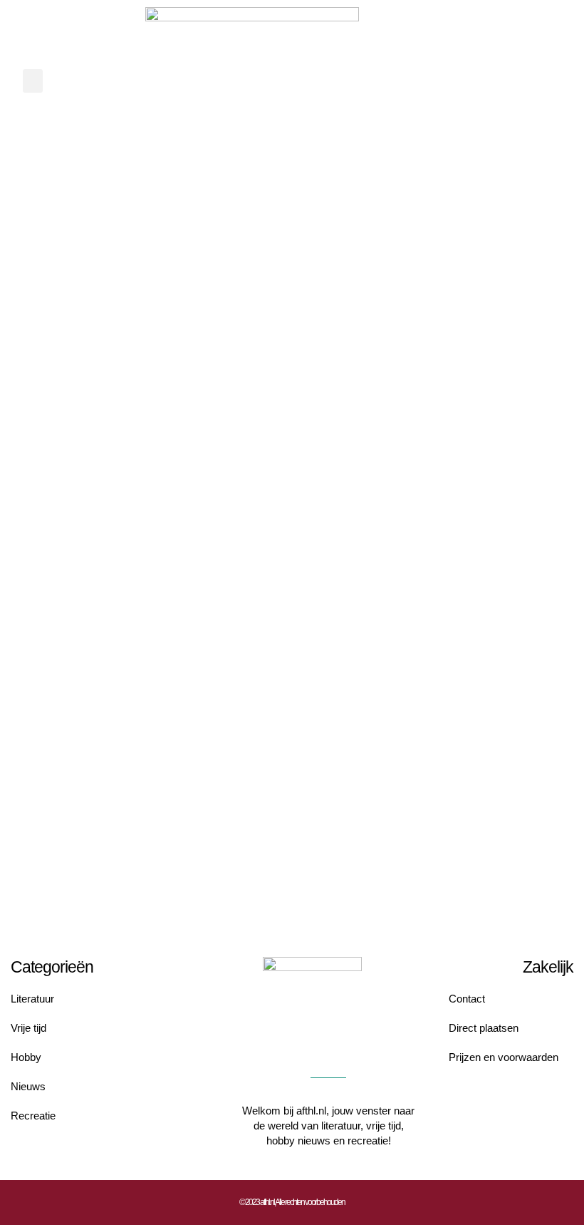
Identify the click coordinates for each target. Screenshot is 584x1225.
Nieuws (28, 1086)
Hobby (26, 1057)
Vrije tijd (28, 1028)
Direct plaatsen (483, 1028)
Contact (467, 999)
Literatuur (32, 999)
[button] (33, 81)
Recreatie (33, 1115)
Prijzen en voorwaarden (503, 1057)
